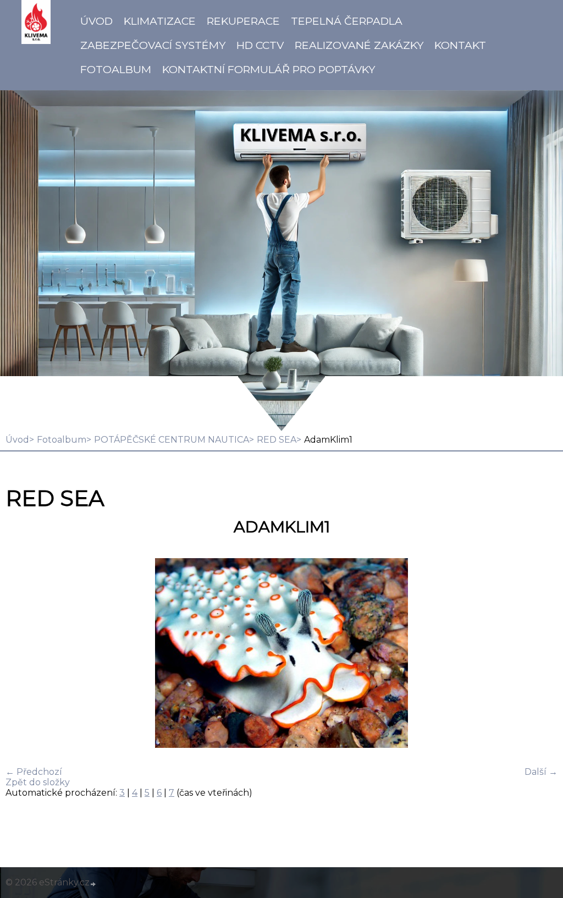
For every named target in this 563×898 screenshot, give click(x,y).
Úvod (96, 20)
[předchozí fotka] (23, 654)
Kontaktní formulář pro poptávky (268, 69)
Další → (541, 772)
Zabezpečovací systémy (152, 45)
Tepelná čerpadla (346, 20)
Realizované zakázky (359, 45)
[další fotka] (539, 654)
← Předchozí (33, 772)
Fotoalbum (115, 69)
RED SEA (276, 439)
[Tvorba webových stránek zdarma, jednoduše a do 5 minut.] (93, 883)
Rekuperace (243, 20)
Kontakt (460, 45)
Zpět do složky (37, 782)
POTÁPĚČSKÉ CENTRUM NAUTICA (171, 439)
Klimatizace (160, 20)
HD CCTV (260, 45)
